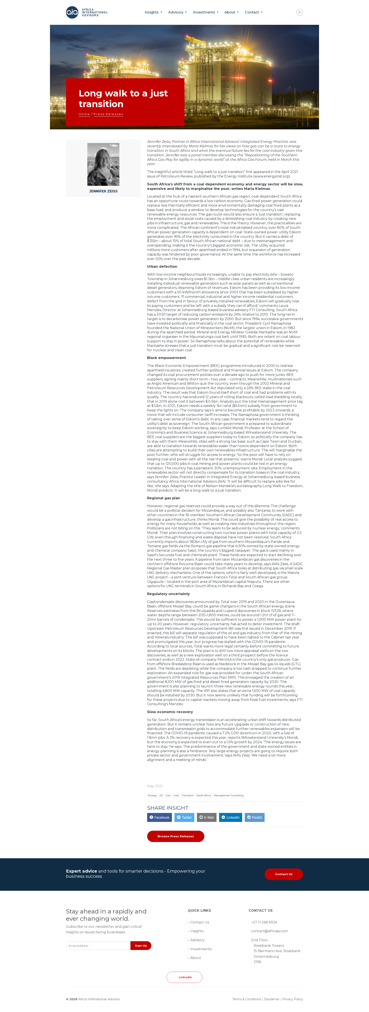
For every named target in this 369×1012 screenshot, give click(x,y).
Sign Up (141, 945)
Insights (197, 931)
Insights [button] (152, 12)
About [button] (230, 12)
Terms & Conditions (246, 999)
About (195, 958)
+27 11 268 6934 (264, 922)
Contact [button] (252, 12)
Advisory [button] (176, 12)
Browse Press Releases (176, 836)
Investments (201, 949)
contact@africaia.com (269, 931)
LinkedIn (184, 977)
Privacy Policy (292, 999)
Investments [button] (204, 12)
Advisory (197, 940)
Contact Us (284, 874)
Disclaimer (272, 999)
